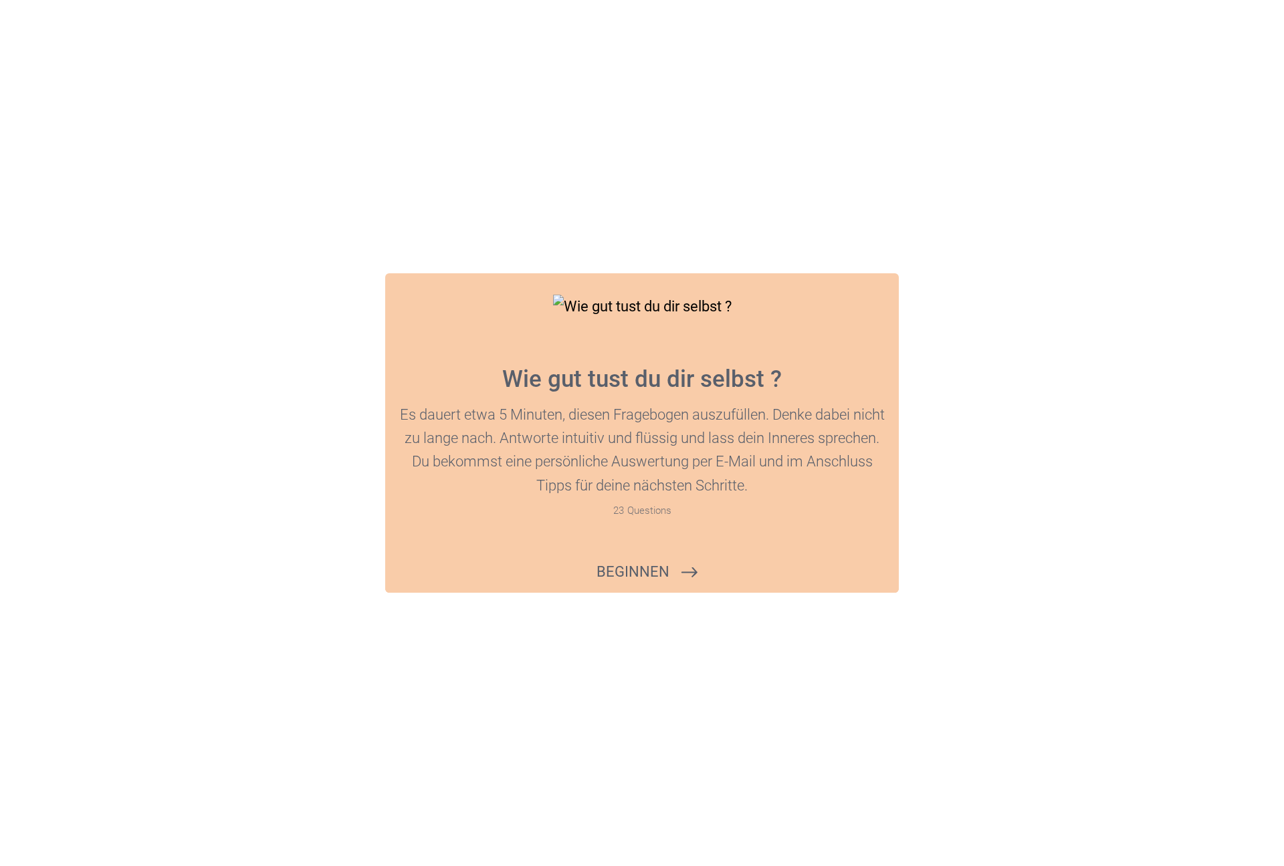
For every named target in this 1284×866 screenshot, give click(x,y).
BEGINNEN (633, 571)
